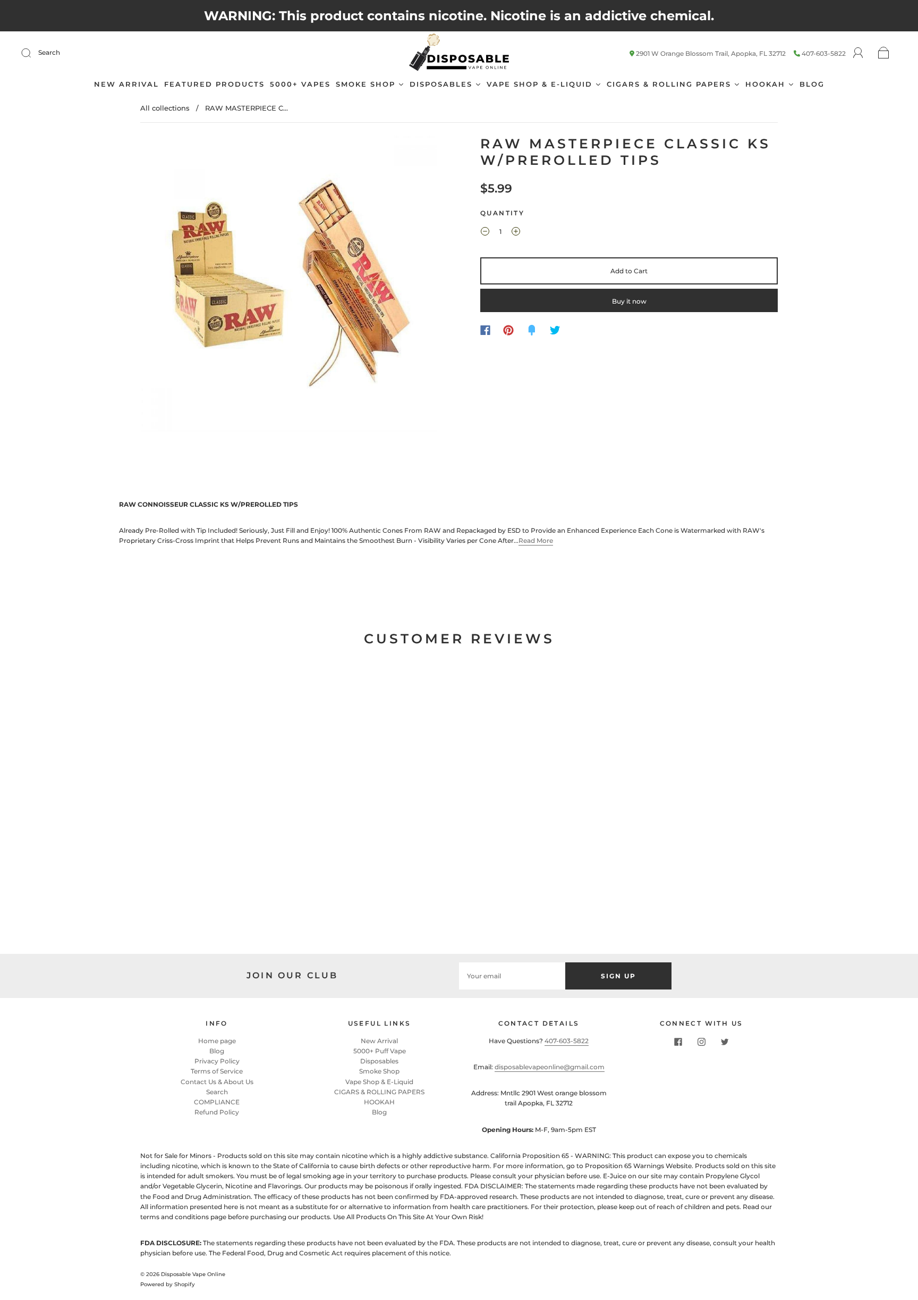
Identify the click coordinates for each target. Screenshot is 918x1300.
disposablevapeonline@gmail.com (550, 1067)
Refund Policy (216, 1112)
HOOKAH (379, 1102)
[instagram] (701, 1042)
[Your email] (512, 975)
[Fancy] (531, 330)
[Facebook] (485, 330)
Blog (216, 1051)
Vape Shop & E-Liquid (379, 1082)
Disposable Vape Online (193, 1274)
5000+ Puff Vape (379, 1051)
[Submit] (33, 52)
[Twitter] (555, 330)
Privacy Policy (217, 1061)
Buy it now (629, 301)
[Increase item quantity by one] (516, 233)
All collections (165, 108)
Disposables (379, 1061)
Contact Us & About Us (217, 1082)
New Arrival (379, 1041)
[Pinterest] (508, 330)
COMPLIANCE (217, 1102)
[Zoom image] (289, 285)
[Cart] (884, 53)
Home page (217, 1041)
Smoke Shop (379, 1071)
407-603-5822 (824, 53)
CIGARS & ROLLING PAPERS (379, 1092)
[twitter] (724, 1042)
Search (49, 52)
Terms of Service (217, 1071)
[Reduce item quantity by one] (485, 233)
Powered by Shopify (167, 1284)
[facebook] (678, 1042)
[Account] (858, 52)
